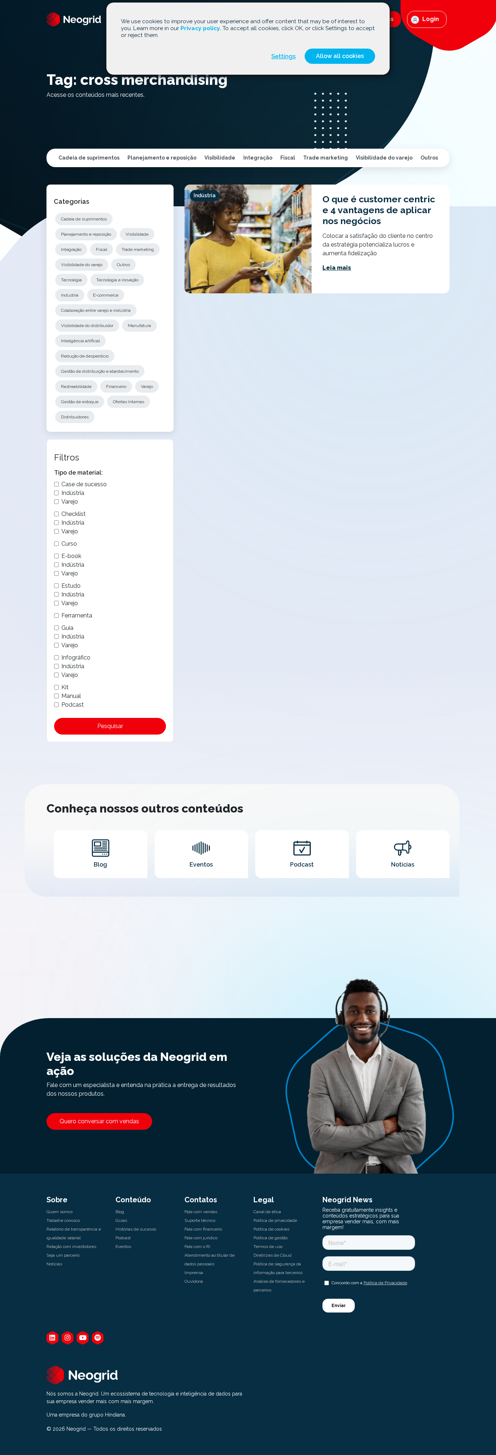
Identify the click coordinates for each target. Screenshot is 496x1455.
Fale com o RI (197, 1246)
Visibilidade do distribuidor (87, 325)
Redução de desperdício (85, 356)
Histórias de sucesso (135, 1229)
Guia (67, 627)
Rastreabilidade (76, 386)
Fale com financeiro (203, 1229)
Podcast (72, 704)
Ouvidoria (193, 1281)
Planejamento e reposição (161, 158)
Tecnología (71, 279)
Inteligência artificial (80, 340)
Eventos (123, 1246)
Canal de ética (267, 1211)
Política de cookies (271, 1229)
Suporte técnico (199, 1220)
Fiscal (287, 158)
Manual (71, 696)
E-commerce (105, 295)
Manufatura (139, 325)
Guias (121, 1220)
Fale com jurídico (200, 1237)
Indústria (69, 295)
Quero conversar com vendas (99, 1121)
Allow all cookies (340, 56)
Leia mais (336, 267)
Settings (283, 56)
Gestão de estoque (79, 401)
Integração (257, 158)
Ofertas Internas (128, 401)
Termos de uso (267, 1246)
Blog (119, 1211)
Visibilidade (219, 158)
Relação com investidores (71, 1246)
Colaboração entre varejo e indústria (96, 310)
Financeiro (116, 386)
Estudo (71, 585)
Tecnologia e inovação (117, 279)
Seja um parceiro (63, 1255)
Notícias (54, 1263)
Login (430, 19)
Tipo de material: (78, 472)
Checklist (73, 514)
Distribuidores (75, 416)
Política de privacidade (275, 1220)
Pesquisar (110, 726)
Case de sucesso (84, 484)
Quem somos (59, 1211)
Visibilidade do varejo (384, 158)
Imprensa (193, 1272)
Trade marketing (325, 158)
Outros (429, 158)
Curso (69, 543)
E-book (71, 556)
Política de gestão (270, 1237)
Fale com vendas (200, 1211)
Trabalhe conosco (63, 1220)
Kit (65, 687)
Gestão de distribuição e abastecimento (100, 371)
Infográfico (75, 657)
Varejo (147, 386)
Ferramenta (76, 615)
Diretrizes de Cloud (272, 1255)
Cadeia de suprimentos (88, 158)
